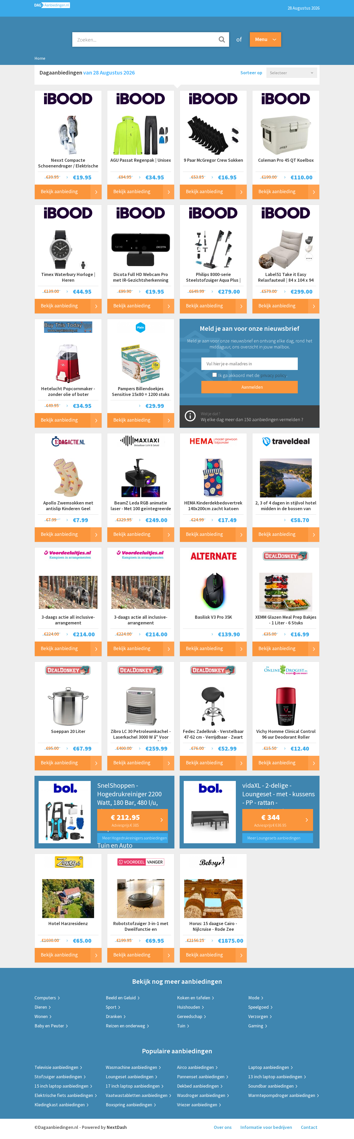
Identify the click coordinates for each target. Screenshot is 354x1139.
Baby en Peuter (49, 1026)
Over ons (223, 1127)
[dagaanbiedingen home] (52, 6)
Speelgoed (258, 1007)
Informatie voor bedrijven (266, 1127)
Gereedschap (189, 1016)
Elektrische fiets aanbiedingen (63, 1095)
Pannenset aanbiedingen (200, 1077)
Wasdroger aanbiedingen (201, 1095)
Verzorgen (258, 1016)
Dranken (114, 1016)
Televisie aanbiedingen (56, 1067)
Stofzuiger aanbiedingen (58, 1077)
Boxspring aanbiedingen (129, 1105)
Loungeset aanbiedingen (129, 1077)
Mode (253, 998)
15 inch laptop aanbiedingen (61, 1086)
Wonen (41, 1016)
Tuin (181, 1026)
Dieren (40, 1007)
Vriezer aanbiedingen (197, 1105)
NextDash (117, 1127)
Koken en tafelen (193, 998)
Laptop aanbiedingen (268, 1067)
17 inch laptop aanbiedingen (133, 1086)
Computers (45, 998)
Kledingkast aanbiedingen (59, 1105)
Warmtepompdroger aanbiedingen (281, 1095)
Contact (309, 1127)
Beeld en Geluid (121, 998)
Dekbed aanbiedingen (198, 1086)
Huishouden (188, 1007)
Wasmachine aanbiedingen (131, 1067)
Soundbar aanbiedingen (271, 1086)
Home (39, 58)
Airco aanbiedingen (195, 1067)
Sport (111, 1007)
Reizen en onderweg (125, 1026)
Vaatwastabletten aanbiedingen (136, 1095)
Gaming (255, 1026)
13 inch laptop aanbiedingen (275, 1077)
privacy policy (273, 375)
